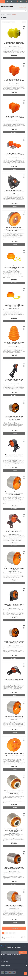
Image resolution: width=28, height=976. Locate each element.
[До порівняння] (24, 29)
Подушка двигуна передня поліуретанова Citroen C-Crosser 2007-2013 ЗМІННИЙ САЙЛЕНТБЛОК (14, 643)
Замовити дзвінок (22, 7)
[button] (11, 1)
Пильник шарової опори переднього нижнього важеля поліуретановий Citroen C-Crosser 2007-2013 (14, 305)
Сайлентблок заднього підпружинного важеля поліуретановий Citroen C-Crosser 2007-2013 (14, 869)
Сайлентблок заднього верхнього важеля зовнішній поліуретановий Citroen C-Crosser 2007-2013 (14, 830)
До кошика (14, 58)
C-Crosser (9, 14)
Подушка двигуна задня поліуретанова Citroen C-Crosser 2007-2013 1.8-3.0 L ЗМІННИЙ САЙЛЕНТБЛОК (14, 418)
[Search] (25, 11)
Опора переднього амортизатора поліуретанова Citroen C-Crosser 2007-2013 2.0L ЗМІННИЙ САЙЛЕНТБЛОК (14, 229)
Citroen (4, 14)
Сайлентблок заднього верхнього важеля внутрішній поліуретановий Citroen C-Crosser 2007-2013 (14, 792)
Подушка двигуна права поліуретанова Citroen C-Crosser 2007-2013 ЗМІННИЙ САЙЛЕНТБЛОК (14, 718)
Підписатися (22, 952)
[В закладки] (24, 27)
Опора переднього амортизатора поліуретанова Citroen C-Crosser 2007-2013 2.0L (14, 192)
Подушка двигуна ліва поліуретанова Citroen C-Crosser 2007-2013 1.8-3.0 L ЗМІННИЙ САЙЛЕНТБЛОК (14, 493)
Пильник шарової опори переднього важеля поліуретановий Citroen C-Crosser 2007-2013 (14, 267)
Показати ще (14, 928)
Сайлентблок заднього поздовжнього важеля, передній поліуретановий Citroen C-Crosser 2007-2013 (14, 907)
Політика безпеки (10, 954)
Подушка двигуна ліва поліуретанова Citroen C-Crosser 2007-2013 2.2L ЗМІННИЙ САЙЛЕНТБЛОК (14, 568)
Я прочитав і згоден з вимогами (11, 954)
